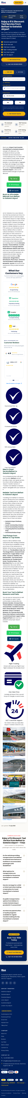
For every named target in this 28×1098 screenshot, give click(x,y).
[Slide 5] (14, 380)
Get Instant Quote (15, 114)
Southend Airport (6, 1003)
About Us (3, 1033)
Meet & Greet (5, 1045)
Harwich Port (4, 1022)
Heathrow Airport (6, 991)
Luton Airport (5, 1000)
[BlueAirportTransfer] (3, 2)
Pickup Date (6, 92)
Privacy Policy (5, 1050)
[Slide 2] (10, 380)
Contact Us (4, 1047)
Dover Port (4, 1020)
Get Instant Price (14, 59)
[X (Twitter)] (10, 982)
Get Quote (15, 191)
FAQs (2, 1036)
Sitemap (24, 1093)
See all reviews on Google (13, 383)
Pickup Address (7, 76)
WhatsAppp (15, 185)
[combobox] (15, 79)
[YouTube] (14, 982)
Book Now (18, 2)
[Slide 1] (9, 380)
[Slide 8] (18, 380)
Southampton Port (6, 1014)
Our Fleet (3, 1042)
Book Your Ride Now (15, 952)
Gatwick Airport (5, 994)
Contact (3, 1095)
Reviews (3, 1039)
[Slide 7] (17, 380)
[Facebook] (2, 982)
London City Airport (6, 1005)
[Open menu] (25, 2)
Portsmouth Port (6, 1017)
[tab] (8, 72)
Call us (15, 179)
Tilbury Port (4, 1025)
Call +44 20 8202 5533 (15, 64)
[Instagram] (6, 982)
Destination (6, 85)
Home (3, 9)
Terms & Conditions (6, 1093)
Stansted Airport (6, 997)
